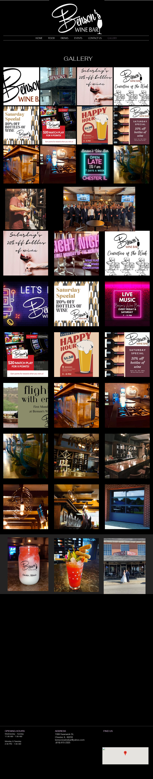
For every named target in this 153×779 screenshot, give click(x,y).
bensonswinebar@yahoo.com (70, 739)
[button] (21, 86)
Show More (76, 186)
